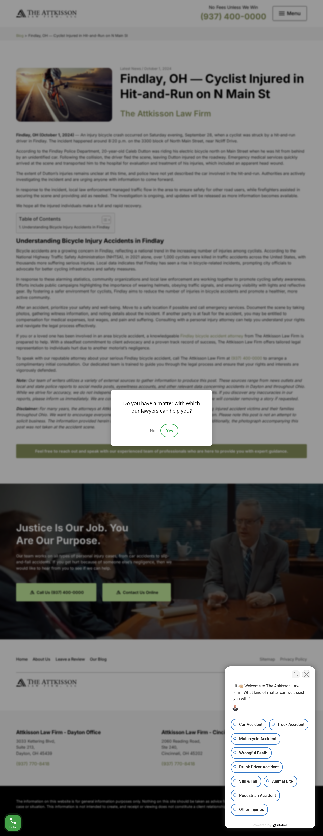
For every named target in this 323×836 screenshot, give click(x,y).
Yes (169, 430)
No (152, 430)
